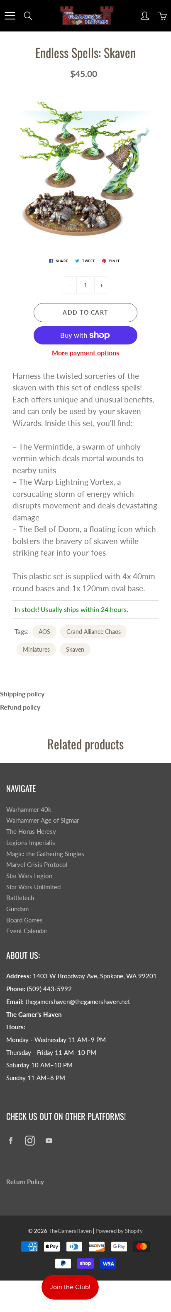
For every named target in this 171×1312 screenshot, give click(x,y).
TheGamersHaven (70, 1231)
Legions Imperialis (30, 842)
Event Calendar (26, 930)
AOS (44, 631)
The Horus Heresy (31, 831)
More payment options (85, 352)
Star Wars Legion (29, 875)
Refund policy (20, 707)
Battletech (20, 897)
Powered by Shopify (119, 1231)
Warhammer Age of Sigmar (42, 820)
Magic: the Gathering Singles (45, 853)
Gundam (17, 908)
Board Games (24, 920)
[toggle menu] (9, 16)
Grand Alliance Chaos (93, 631)
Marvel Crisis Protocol (37, 864)
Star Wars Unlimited (33, 887)
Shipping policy (22, 694)
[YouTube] (49, 1141)
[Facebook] (10, 1141)
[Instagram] (29, 1141)
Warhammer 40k (28, 809)
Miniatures (36, 649)
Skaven (75, 649)
